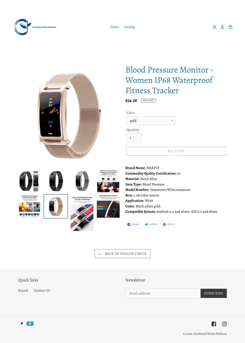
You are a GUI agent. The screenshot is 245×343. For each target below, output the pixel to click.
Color (130, 112)
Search (23, 290)
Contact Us (42, 290)
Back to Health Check (125, 253)
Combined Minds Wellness (210, 334)
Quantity (132, 129)
